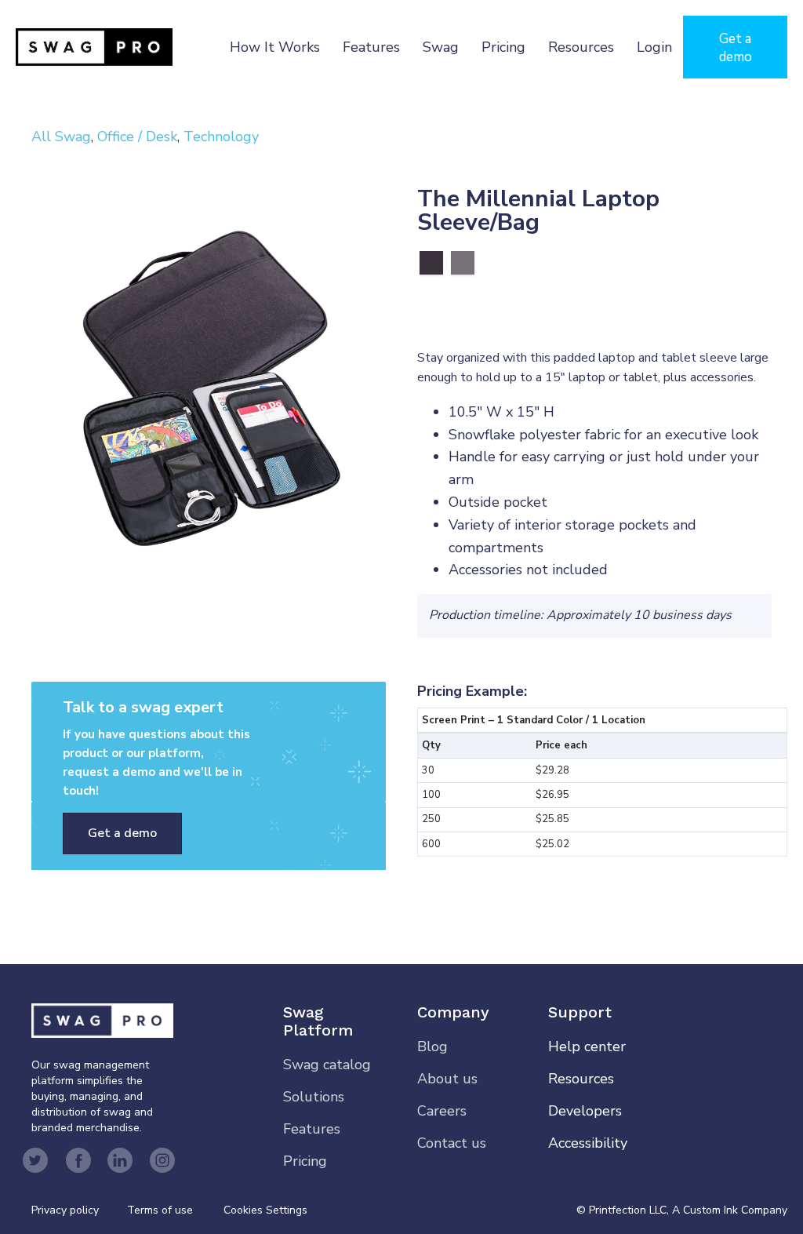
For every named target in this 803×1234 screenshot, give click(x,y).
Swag (441, 47)
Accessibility (587, 1143)
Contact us (451, 1143)
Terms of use (160, 1210)
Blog (432, 1046)
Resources (581, 47)
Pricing (503, 47)
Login (654, 47)
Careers (442, 1110)
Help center (587, 1046)
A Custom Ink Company (729, 1210)
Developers (585, 1110)
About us (447, 1078)
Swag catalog (327, 1064)
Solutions (313, 1096)
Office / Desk (137, 136)
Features (371, 47)
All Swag (61, 136)
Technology (221, 136)
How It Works (275, 47)
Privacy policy (79, 1210)
